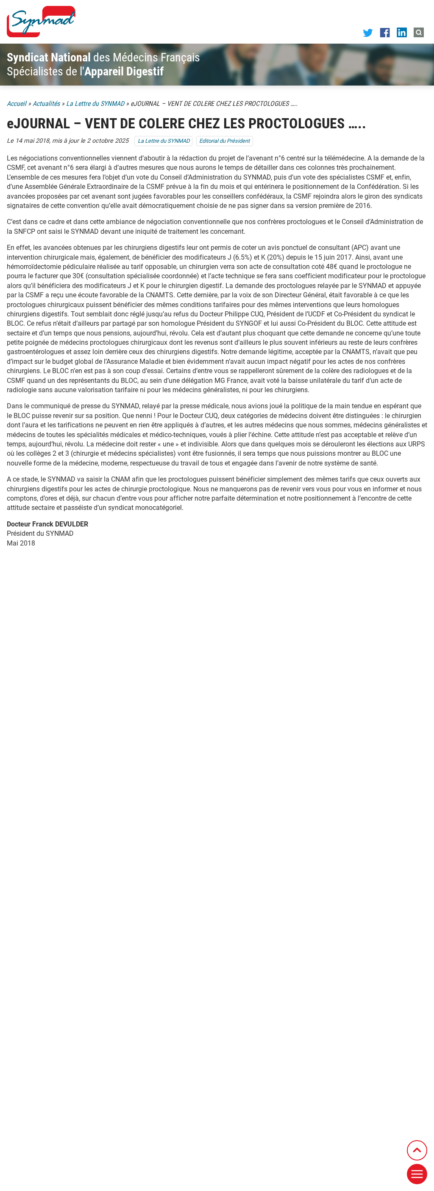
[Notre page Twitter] (367, 32)
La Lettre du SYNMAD (95, 104)
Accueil (16, 104)
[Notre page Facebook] (384, 32)
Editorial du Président (224, 141)
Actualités (46, 104)
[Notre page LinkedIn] (401, 32)
